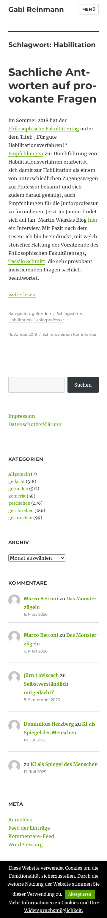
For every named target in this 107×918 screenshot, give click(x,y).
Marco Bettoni (41, 599)
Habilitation (20, 319)
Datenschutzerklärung (35, 424)
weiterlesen (22, 295)
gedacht (16, 481)
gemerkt (17, 496)
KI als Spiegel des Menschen (64, 764)
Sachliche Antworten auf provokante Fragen (52, 85)
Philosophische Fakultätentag (43, 129)
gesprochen (20, 517)
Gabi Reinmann (36, 9)
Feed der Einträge (29, 828)
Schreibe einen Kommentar (70, 334)
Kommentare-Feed (31, 836)
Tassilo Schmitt (26, 261)
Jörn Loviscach (41, 675)
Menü (88, 9)
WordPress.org (25, 844)
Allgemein (19, 474)
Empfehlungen (25, 153)
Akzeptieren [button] (79, 894)
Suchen (83, 385)
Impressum (21, 416)
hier (92, 220)
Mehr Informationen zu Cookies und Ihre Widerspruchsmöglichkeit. (53, 906)
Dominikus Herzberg (49, 724)
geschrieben (21, 510)
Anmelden (20, 820)
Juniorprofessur (49, 319)
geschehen (19, 503)
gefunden (41, 313)
